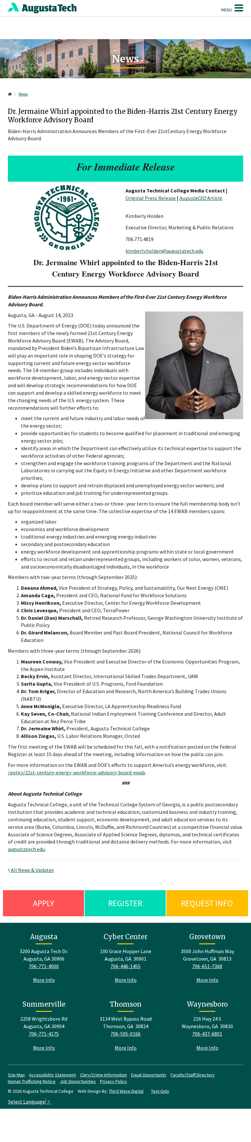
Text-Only (160, 1091)
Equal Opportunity (148, 1075)
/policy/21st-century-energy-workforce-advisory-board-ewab (76, 772)
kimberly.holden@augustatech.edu (164, 251)
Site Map (16, 1075)
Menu (227, 10)
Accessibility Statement (52, 1075)
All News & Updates (32, 870)
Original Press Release (151, 198)
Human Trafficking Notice (32, 1081)
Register (125, 903)
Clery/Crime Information (103, 1075)
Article (200, 198)
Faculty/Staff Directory (193, 1075)
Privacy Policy (113, 1081)
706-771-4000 (44, 966)
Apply (43, 903)
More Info (44, 980)
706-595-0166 (125, 1033)
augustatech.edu (26, 849)
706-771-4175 (44, 1033)
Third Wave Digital (126, 1091)
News (23, 94)
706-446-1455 (125, 966)
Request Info (207, 903)
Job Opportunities (78, 1081)
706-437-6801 (207, 1033)
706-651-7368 (207, 966)
